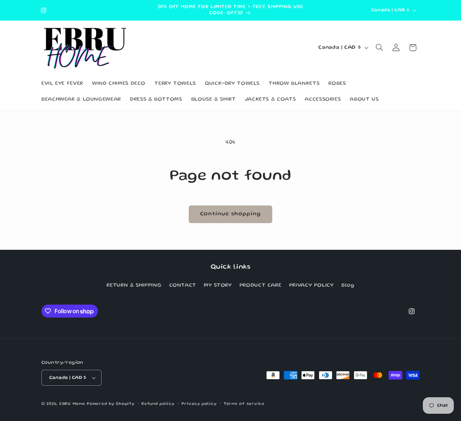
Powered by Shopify (110, 404)
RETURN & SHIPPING (134, 285)
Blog (347, 285)
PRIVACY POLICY (311, 285)
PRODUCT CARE (261, 285)
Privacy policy (199, 404)
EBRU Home (72, 404)
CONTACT (182, 285)
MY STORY (218, 285)
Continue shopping (230, 214)
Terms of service (244, 404)
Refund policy (158, 404)
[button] (379, 47)
